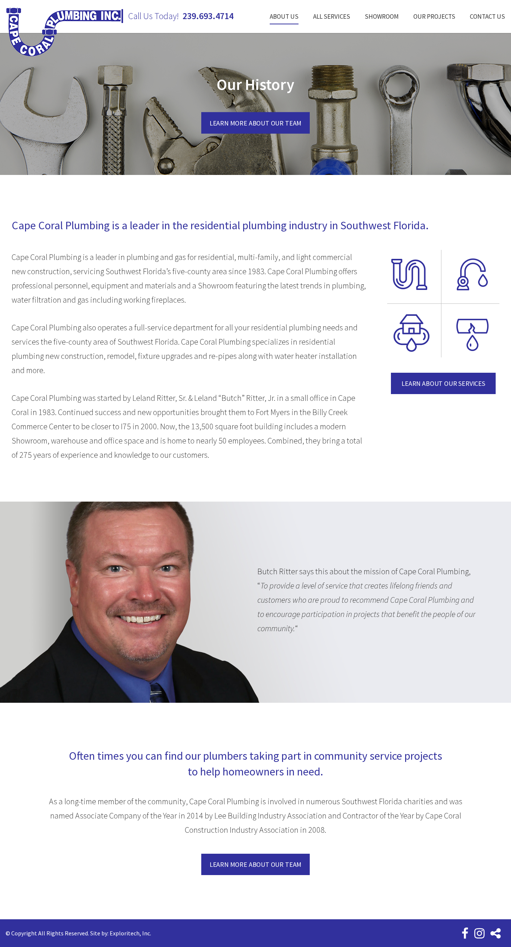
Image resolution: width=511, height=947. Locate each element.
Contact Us (487, 16)
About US (284, 16)
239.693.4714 (208, 16)
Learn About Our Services (443, 383)
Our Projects (434, 16)
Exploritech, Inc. (130, 933)
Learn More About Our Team (255, 122)
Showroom (382, 16)
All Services (331, 16)
